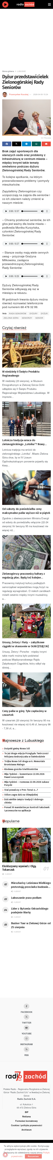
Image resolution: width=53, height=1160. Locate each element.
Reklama (26, 1116)
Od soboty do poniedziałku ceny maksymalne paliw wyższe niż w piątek (26, 511)
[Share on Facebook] (6, 144)
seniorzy (27, 318)
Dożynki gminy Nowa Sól (17, 748)
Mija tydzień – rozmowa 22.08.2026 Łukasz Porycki (26, 784)
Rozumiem (33, 1156)
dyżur (44, 313)
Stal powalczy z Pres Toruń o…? (21, 790)
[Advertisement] (26, 38)
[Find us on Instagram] (26, 1038)
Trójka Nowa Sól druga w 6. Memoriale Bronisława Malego (24, 763)
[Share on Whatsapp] (36, 144)
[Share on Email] (46, 144)
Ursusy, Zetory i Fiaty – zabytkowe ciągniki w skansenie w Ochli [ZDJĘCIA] (25, 644)
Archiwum (26, 1129)
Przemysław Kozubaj (18, 94)
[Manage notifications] (5, 1154)
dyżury (34, 313)
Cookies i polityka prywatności (26, 1125)
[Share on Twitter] (16, 144)
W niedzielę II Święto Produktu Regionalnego (20, 373)
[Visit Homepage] (28, 4)
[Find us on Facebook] (26, 1006)
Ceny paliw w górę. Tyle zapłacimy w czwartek (24, 713)
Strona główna (8, 71)
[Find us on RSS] (26, 1049)
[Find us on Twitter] (26, 1017)
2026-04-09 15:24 (40, 94)
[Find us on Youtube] (26, 1027)
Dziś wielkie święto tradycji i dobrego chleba (23, 801)
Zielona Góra (11, 318)
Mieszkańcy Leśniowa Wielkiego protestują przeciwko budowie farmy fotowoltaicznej (31, 885)
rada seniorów (17, 313)
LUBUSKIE (21, 71)
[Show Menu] (49, 4)
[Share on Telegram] (26, 144)
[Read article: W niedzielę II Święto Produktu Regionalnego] (26, 350)
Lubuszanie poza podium (26, 897)
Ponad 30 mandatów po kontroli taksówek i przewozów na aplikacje (26, 809)
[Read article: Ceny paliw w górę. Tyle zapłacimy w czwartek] (26, 689)
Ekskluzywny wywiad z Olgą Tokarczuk (19, 868)
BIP (26, 1112)
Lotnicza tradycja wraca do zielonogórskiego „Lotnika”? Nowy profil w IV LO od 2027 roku (23, 442)
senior (39, 318)
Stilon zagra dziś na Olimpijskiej (21, 794)
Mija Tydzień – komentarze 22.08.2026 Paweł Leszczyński (24, 776)
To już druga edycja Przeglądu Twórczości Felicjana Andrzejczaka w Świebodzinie (26, 755)
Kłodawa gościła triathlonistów (21, 769)
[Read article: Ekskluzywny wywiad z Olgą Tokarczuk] (26, 845)
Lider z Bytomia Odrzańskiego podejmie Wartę (29, 910)
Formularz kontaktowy (26, 1120)
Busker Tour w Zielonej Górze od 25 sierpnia (30, 925)
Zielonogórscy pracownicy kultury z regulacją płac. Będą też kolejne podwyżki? (23, 576)
